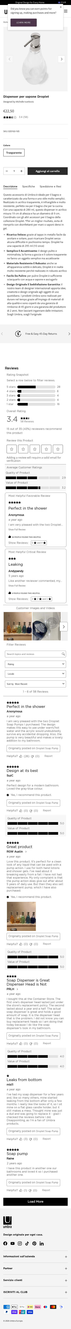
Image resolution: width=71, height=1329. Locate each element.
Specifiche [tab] (28, 186)
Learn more (24, 22)
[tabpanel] (35, 254)
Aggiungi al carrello (48, 171)
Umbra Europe (16, 1321)
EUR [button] (63, 2)
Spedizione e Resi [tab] (50, 186)
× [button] (61, 7)
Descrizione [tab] (10, 186)
